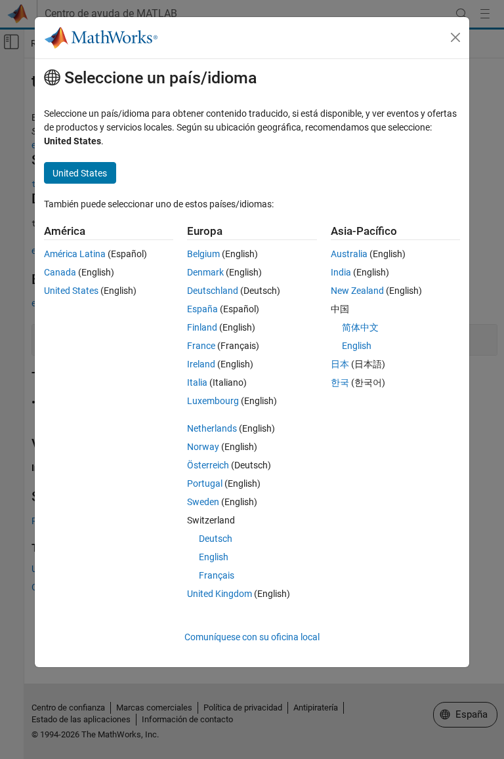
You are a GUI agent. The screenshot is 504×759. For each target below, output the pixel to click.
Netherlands (212, 428)
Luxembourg (213, 401)
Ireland (201, 364)
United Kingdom (219, 593)
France (201, 345)
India (341, 272)
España (202, 309)
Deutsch (215, 538)
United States (71, 290)
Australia (349, 254)
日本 (340, 364)
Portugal (204, 483)
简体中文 (360, 327)
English (213, 557)
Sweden (203, 502)
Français (216, 575)
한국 (340, 382)
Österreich (208, 465)
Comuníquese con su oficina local (252, 637)
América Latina (75, 254)
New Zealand (357, 290)
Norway (203, 446)
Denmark (205, 272)
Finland (202, 327)
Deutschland (212, 290)
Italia (197, 382)
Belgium (203, 254)
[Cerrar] (455, 37)
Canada (60, 272)
